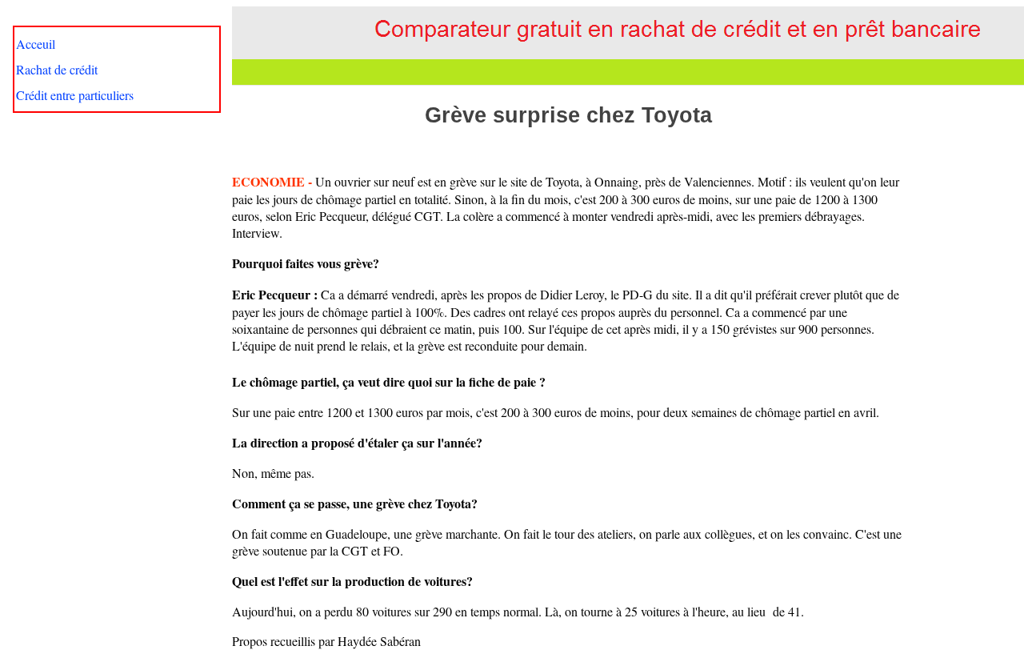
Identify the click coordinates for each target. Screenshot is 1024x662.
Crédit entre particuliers (75, 94)
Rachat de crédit (57, 69)
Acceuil (35, 43)
